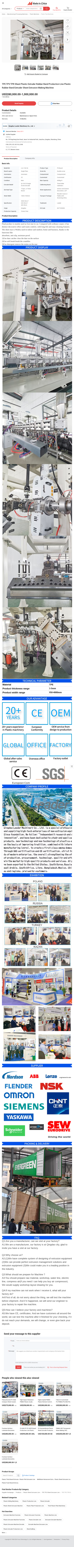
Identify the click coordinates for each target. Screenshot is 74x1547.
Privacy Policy (65, 1539)
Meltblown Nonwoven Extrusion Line (46, 1479)
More (3, 1532)
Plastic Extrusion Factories (32, 1515)
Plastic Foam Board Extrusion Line (12, 1483)
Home (3, 14)
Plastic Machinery (34, 14)
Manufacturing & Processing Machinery (17, 14)
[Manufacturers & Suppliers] (37, 3)
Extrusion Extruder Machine (53, 1520)
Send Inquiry (19, 103)
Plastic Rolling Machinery (10, 1501)
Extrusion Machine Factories (11, 1515)
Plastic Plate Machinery (47, 14)
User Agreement (48, 1539)
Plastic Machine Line (50, 1515)
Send (18, 1367)
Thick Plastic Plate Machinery (56, 1506)
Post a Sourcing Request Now (57, 1367)
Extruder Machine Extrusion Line (38, 1524)
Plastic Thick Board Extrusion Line (10, 1479)
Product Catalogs (29, 1475)
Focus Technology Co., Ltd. (24, 1539)
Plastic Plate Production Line (35, 1506)
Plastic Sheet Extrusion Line (63, 1479)
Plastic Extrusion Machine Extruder (13, 1524)
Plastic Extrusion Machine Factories (14, 1520)
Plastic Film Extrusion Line (27, 1479)
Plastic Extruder (45, 1501)
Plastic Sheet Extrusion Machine (13, 1506)
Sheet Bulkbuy (31, 1529)
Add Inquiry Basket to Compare (37, 74)
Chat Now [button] (56, 103)
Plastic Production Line (29, 1501)
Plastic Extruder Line (35, 1520)
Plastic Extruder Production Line (13, 1529)
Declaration (57, 1539)
